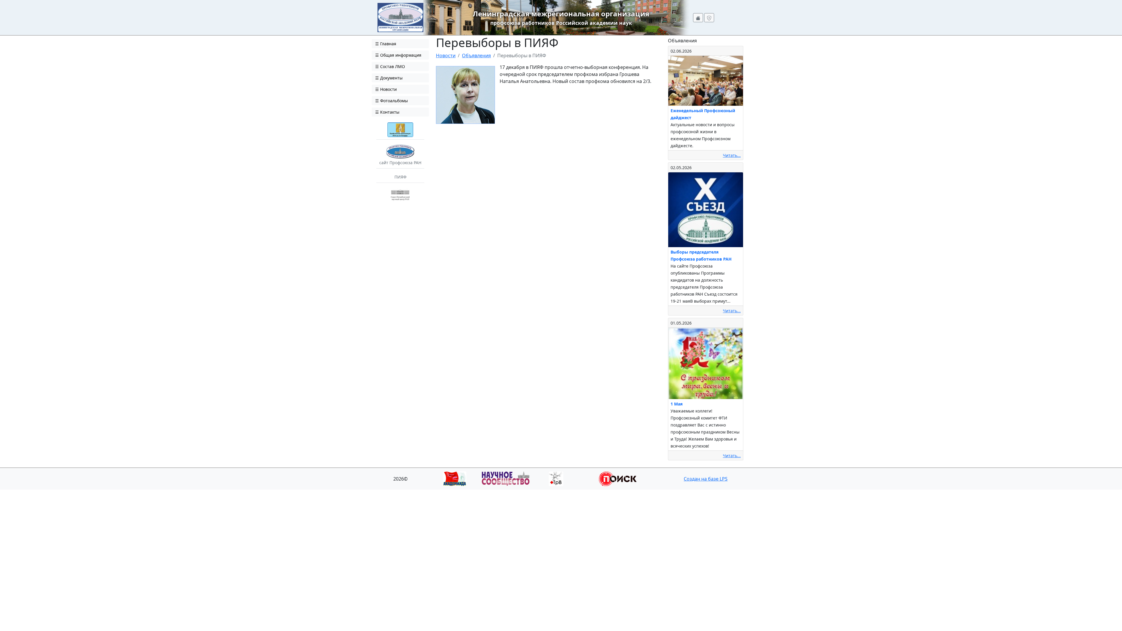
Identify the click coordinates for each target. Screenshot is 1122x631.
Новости (388, 89)
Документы (391, 78)
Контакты (389, 112)
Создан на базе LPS (706, 479)
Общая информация (400, 55)
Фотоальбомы (393, 100)
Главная (387, 43)
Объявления (476, 55)
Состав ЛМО (392, 66)
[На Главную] (400, 17)
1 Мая (677, 404)
